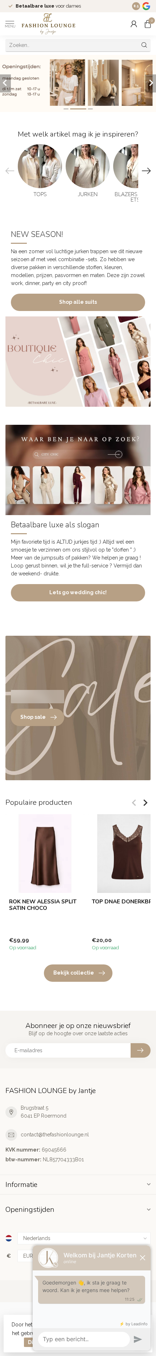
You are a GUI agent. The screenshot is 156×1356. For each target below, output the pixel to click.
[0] (148, 24)
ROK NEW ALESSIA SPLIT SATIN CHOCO (43, 904)
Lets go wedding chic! (78, 592)
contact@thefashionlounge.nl (55, 1134)
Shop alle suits (78, 302)
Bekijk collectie (73, 973)
